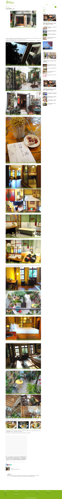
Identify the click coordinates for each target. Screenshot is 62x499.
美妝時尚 (37, 493)
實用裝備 (44, 59)
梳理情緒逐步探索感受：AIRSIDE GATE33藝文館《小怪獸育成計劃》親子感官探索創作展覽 (51, 93)
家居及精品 (48, 493)
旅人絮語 (5, 495)
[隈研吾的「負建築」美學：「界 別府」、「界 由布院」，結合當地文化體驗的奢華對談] (45, 33)
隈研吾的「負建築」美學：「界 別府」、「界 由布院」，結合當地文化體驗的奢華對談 (51, 34)
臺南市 (6, 7)
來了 (11, 467)
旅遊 (47, 4)
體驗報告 (8, 7)
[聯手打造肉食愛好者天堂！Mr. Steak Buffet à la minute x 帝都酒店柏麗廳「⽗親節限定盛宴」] (45, 99)
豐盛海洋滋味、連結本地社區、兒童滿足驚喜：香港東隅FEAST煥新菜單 (49, 23)
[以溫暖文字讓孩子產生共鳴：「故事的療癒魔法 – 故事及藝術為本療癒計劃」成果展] (45, 96)
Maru (48, 62)
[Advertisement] (23, 33)
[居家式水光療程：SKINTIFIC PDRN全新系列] (45, 74)
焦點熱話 (5, 494)
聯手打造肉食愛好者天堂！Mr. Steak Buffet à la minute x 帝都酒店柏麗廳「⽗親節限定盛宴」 (51, 100)
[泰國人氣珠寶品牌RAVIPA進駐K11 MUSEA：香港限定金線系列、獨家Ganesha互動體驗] (45, 64)
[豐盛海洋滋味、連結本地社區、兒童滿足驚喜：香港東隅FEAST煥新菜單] (49, 80)
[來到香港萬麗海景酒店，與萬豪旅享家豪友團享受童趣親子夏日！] (45, 26)
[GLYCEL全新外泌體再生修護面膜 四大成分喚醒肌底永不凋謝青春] (45, 71)
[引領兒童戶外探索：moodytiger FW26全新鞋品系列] (49, 52)
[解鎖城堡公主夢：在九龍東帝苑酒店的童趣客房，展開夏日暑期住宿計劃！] (45, 37)
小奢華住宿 (12, 9)
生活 (53, 4)
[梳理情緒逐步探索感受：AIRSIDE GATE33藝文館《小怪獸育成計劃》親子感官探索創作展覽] (45, 92)
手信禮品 (37, 494)
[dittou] (10, 0)
